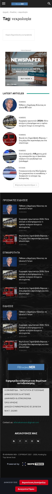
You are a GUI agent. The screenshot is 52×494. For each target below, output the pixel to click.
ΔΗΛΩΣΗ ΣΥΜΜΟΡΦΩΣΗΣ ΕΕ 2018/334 (22, 406)
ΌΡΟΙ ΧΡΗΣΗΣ (11, 402)
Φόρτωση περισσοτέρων (25, 185)
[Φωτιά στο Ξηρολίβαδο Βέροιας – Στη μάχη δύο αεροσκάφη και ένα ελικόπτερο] (10, 139)
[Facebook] (20, 441)
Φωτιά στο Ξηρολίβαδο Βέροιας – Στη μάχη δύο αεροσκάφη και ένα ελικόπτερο (33, 140)
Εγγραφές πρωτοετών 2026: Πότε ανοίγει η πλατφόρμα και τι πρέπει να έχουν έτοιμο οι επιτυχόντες (33, 123)
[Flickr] (26, 441)
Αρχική (5, 12)
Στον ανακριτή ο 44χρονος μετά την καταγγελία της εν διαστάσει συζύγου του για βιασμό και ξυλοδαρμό (32, 157)
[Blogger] (14, 441)
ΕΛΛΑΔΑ (22, 168)
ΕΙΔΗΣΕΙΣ (22, 102)
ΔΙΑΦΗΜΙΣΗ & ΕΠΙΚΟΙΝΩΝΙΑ (17, 398)
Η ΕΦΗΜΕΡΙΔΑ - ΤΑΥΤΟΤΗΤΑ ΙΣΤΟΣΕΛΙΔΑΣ (24, 390)
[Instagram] (32, 441)
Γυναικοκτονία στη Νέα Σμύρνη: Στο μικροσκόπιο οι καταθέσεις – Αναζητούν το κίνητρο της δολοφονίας (33, 175)
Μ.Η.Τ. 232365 (10, 410)
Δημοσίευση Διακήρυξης (34, 482)
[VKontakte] (38, 441)
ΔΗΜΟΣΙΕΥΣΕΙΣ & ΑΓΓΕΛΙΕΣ (17, 394)
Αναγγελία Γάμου (26, 489)
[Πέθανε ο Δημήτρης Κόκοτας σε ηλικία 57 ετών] (10, 105)
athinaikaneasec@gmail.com (26, 422)
